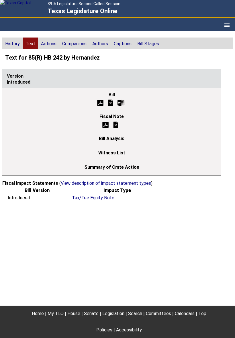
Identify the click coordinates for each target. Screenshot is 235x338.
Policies (104, 330)
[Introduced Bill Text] (110, 102)
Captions (123, 43)
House (73, 313)
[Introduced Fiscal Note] (115, 124)
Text (30, 43)
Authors (100, 43)
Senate (91, 313)
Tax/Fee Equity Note (93, 198)
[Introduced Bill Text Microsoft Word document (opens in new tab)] (120, 102)
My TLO (56, 313)
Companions (74, 43)
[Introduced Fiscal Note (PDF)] (105, 124)
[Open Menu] (227, 25)
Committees (158, 313)
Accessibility (129, 330)
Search (135, 313)
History (12, 43)
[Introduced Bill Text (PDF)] (100, 102)
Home (38, 313)
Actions (48, 43)
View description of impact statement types (106, 183)
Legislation (113, 313)
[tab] (12, 43)
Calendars (185, 313)
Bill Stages (148, 43)
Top (202, 313)
